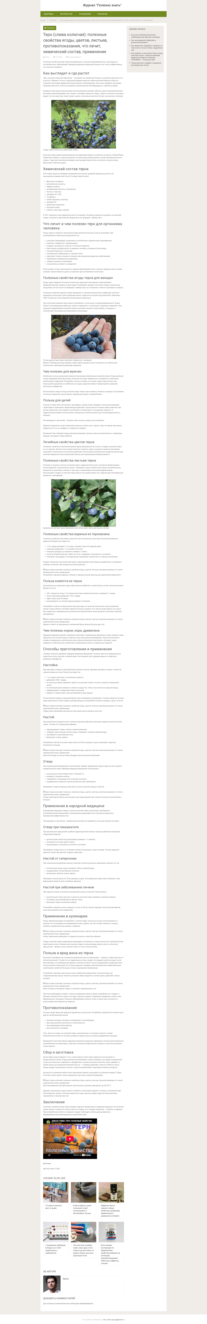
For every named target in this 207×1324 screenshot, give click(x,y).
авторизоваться (86, 1304)
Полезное (102, 14)
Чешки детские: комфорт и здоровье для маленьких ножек (146, 64)
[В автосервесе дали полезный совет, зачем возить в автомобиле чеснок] (83, 1192)
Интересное (66, 14)
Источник (47, 1163)
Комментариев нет (74, 57)
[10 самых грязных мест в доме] (55, 1192)
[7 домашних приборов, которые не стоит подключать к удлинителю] (55, 1232)
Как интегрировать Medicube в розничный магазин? (143, 41)
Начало (43, 20)
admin (47, 57)
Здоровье (49, 14)
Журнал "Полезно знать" (102, 5)
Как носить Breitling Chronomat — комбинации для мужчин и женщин (145, 36)
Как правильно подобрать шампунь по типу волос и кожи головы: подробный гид (147, 48)
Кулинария (85, 14)
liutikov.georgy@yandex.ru (116, 1320)
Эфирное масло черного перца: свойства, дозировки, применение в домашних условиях (110, 1210)
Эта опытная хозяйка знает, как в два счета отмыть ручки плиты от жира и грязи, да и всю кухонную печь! (83, 1250)
